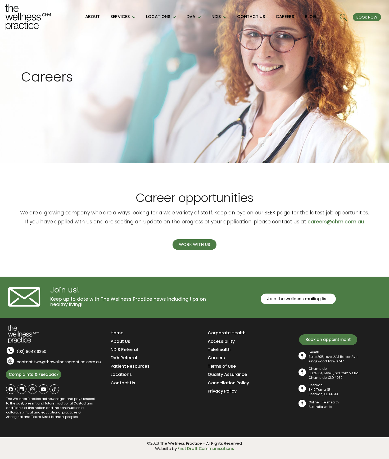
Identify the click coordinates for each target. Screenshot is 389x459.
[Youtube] (43, 389)
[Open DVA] (199, 17)
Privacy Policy (222, 391)
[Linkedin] (21, 389)
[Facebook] (11, 389)
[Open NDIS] (225, 17)
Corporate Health (227, 333)
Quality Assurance (227, 374)
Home (117, 333)
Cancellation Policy (228, 383)
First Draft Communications (206, 448)
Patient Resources (130, 366)
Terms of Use (222, 366)
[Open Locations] (174, 17)
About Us (120, 341)
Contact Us (123, 383)
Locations (121, 374)
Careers (216, 358)
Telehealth (219, 349)
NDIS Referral (124, 349)
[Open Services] (133, 17)
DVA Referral (124, 358)
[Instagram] (32, 389)
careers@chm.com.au (335, 221)
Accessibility (221, 341)
